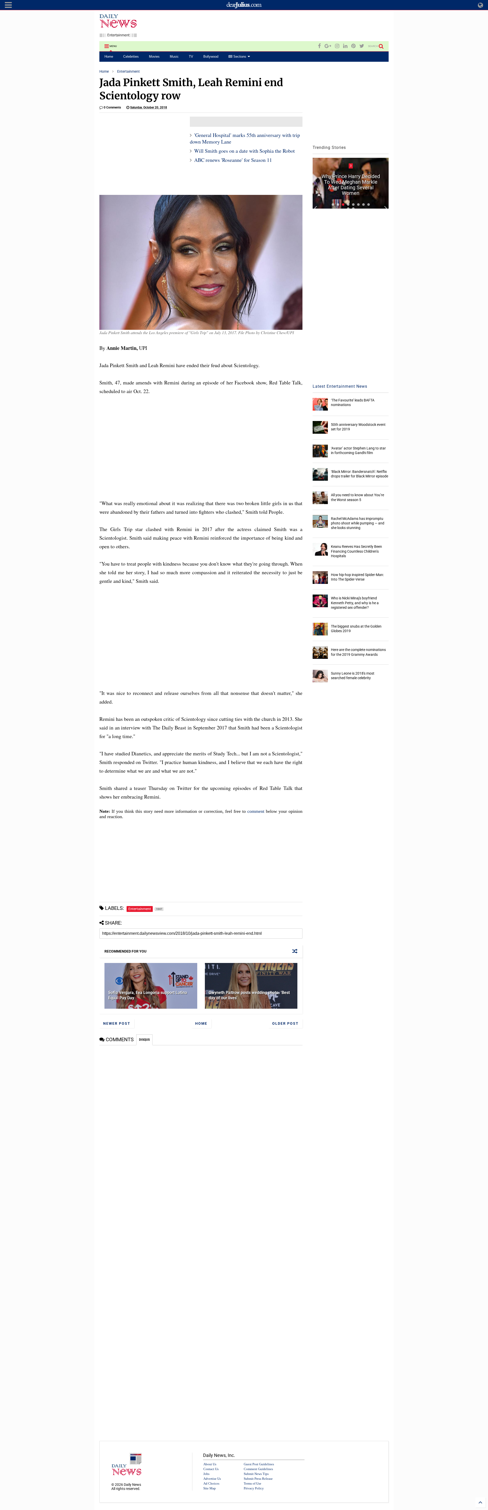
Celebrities (131, 56)
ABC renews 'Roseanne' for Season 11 (233, 160)
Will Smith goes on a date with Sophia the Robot (244, 150)
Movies (154, 56)
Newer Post (116, 1023)
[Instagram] (337, 46)
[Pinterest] (353, 46)
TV (191, 56)
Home (108, 56)
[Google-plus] (328, 46)
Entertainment (128, 71)
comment (255, 811)
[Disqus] (200, 1108)
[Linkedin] (345, 46)
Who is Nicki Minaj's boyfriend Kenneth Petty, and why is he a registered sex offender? (355, 602)
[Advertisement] (296, 26)
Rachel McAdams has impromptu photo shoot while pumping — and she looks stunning (357, 523)
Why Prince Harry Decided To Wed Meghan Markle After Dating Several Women (351, 185)
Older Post (285, 1023)
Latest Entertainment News (340, 386)
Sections (239, 56)
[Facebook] (319, 46)
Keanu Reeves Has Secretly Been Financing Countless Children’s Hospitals (356, 551)
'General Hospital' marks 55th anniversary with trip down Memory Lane (245, 138)
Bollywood (210, 56)
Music (174, 56)
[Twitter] (361, 46)
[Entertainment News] (118, 35)
